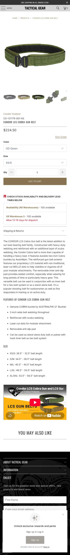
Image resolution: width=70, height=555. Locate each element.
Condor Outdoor (12, 113)
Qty (5, 172)
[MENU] (1, 8)
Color (6, 142)
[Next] (64, 54)
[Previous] (5, 54)
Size (5, 156)
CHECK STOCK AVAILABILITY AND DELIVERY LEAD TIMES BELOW (33, 198)
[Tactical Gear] (35, 8)
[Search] (58, 8)
